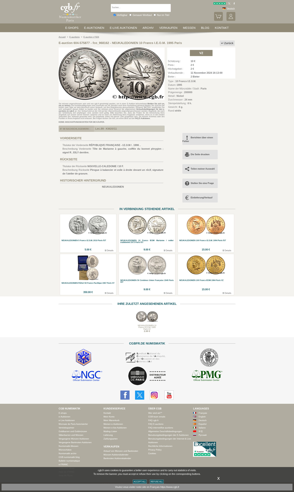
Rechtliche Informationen (160, 446)
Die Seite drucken (200, 154)
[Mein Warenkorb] (218, 20)
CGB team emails (156, 416)
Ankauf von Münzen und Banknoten (121, 451)
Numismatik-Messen (68, 446)
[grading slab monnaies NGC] (87, 376)
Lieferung (108, 435)
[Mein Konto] (230, 20)
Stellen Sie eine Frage (202, 183)
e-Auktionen (94, 27)
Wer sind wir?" (155, 413)
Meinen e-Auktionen (113, 424)
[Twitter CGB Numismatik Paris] (139, 395)
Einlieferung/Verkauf (201, 197)
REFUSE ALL (157, 482)
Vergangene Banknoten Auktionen (75, 442)
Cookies (152, 453)
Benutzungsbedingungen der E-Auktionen (168, 435)
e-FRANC (63, 464)
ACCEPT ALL (140, 482)
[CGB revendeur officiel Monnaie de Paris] (147, 376)
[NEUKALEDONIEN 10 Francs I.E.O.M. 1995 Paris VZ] (112, 99)
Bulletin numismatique (69, 461)
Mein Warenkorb (111, 420)
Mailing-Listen (110, 431)
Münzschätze (65, 449)
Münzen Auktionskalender (116, 454)
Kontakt (107, 413)
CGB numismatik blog (69, 457)
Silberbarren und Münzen (71, 435)
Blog (205, 27)
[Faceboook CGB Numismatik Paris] (125, 395)
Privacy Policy (155, 449)
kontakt (222, 27)
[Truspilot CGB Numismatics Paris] (219, 4)
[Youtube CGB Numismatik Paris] (169, 395)
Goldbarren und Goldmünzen (73, 431)
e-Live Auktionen (123, 27)
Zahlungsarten (111, 438)
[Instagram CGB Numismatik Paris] (154, 395)
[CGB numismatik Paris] (70, 22)
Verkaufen (168, 27)
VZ (201, 53)
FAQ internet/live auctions (160, 427)
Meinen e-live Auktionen (115, 427)
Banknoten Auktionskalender (117, 458)
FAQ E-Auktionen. (142, 118)
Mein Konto (109, 416)
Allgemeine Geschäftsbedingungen (165, 431)
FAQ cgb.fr (153, 420)
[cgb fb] (233, 4)
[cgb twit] (228, 4)
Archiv (148, 27)
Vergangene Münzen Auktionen (74, 438)
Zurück (228, 43)
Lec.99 (99, 128)
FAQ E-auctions (155, 424)
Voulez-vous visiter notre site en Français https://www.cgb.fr (147, 487)
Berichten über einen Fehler (197, 139)
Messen (189, 27)
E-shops (72, 27)
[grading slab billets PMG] (207, 376)
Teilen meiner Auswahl (203, 168)
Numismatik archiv (67, 453)
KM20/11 (111, 128)
